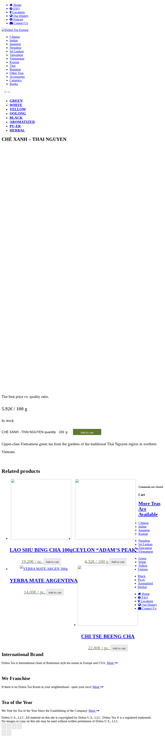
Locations (18, 12)
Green (16, 101)
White (16, 105)
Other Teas (17, 73)
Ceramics (16, 80)
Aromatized (22, 122)
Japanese (15, 44)
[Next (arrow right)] (9, 733)
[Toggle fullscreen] (14, 726)
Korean (14, 62)
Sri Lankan (17, 51)
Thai (12, 65)
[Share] (9, 726)
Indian (14, 40)
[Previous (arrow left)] (4, 733)
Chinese (15, 36)
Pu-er (141, 579)
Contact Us (20, 23)
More (110, 663)
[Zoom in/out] (19, 726)
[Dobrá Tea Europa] (15, 30)
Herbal (17, 130)
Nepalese (15, 47)
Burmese (15, 69)
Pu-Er (15, 126)
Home (17, 5)
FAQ (16, 8)
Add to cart (87, 432)
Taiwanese (16, 55)
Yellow (18, 109)
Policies (17, 19)
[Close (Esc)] (4, 726)
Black (16, 118)
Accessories (17, 76)
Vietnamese (17, 58)
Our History (20, 16)
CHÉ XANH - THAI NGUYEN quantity (29, 432)
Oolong (18, 113)
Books (14, 84)
